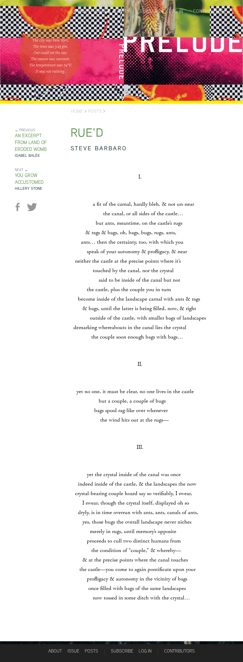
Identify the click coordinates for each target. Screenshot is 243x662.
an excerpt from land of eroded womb (31, 142)
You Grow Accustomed (29, 179)
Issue (73, 651)
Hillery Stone (28, 188)
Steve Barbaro (99, 148)
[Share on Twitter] (32, 207)
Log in (176, 11)
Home (77, 111)
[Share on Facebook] (20, 207)
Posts (122, 11)
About (83, 11)
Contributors (210, 11)
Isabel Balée (27, 155)
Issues (103, 11)
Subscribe (152, 11)
